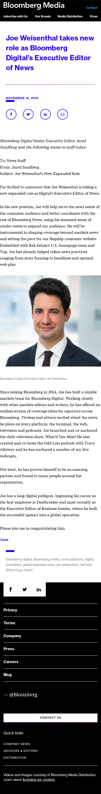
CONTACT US (50, 717)
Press (93, 16)
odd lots (86, 565)
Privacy (10, 610)
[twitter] (25, 589)
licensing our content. (39, 780)
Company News (17, 744)
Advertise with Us (15, 16)
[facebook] (11, 589)
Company (12, 636)
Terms (9, 623)
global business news (39, 565)
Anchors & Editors (21, 751)
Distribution (15, 757)
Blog (8, 675)
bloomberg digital (19, 559)
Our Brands (42, 16)
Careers (11, 662)
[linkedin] (39, 589)
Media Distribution (70, 16)
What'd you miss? (19, 570)
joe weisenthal (67, 565)
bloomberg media (46, 559)
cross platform (72, 559)
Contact (91, 7)
